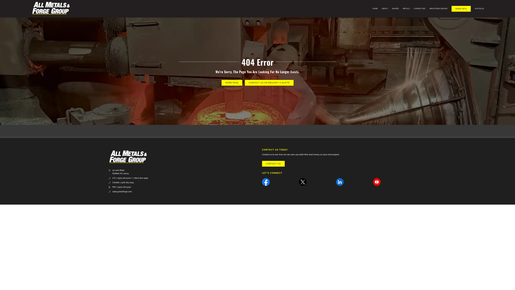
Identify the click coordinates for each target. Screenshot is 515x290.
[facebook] (266, 179)
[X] (303, 179)
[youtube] (377, 179)
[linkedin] (340, 179)
